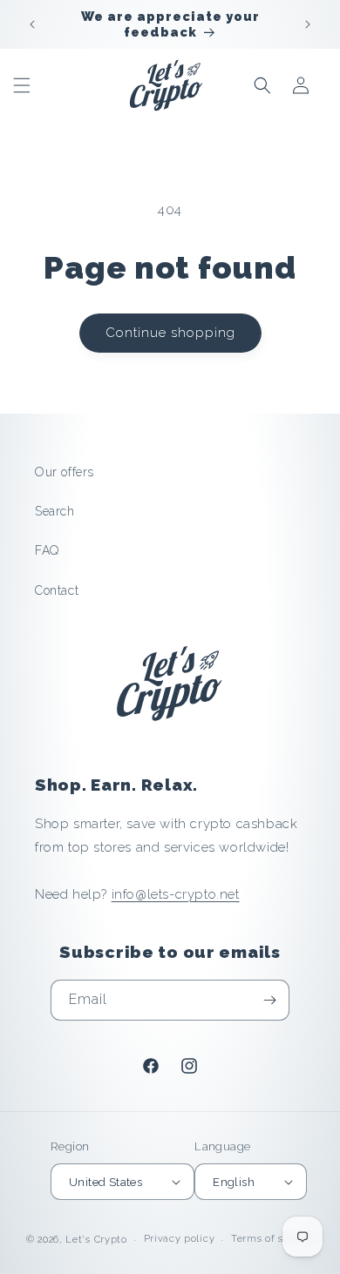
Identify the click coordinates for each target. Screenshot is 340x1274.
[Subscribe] (269, 1000)
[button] (22, 85)
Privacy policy (179, 1238)
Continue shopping (170, 332)
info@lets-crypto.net (176, 894)
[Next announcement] (308, 24)
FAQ (47, 550)
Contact (56, 590)
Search (55, 511)
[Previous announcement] (32, 24)
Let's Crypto (95, 1239)
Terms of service (272, 1238)
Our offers (64, 472)
